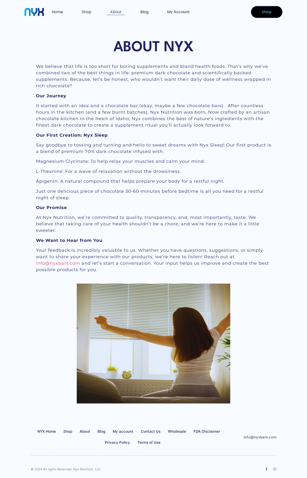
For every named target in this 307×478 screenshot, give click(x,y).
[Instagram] (274, 469)
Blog (144, 12)
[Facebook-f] (266, 469)
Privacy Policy (117, 442)
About (116, 12)
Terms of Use (148, 442)
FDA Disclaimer (207, 431)
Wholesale (177, 431)
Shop (86, 12)
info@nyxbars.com (58, 263)
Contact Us (150, 431)
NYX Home (46, 431)
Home (57, 12)
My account (178, 12)
